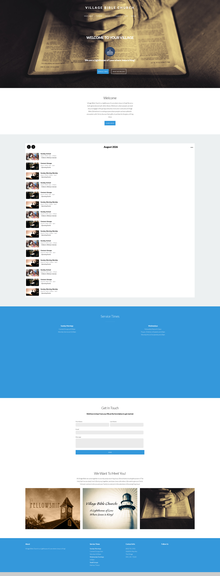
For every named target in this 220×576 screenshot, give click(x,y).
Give (126, 16)
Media (133, 16)
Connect (118, 16)
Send (110, 452)
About (108, 16)
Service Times (103, 71)
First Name (79, 421)
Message (78, 437)
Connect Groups (46, 163)
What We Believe (119, 71)
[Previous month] (29, 147)
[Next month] (33, 147)
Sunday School (46, 154)
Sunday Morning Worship (49, 173)
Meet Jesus (88, 16)
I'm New (99, 16)
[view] (187, 147)
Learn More (110, 123)
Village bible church (110, 7)
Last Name (113, 421)
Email (77, 429)
